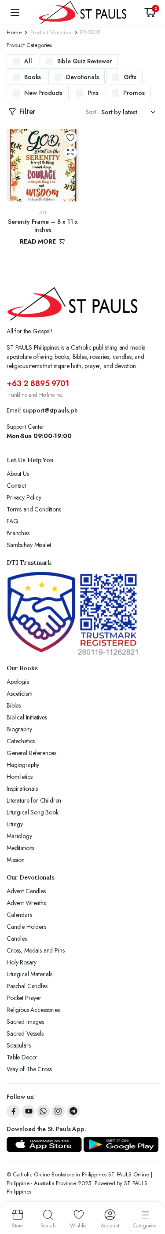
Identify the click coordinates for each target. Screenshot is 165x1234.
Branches (18, 533)
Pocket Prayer (24, 997)
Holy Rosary (22, 962)
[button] (150, 12)
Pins (93, 92)
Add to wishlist (70, 137)
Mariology (19, 836)
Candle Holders (26, 926)
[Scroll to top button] (151, 1194)
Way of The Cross (29, 1069)
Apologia (18, 681)
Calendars (19, 914)
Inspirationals (22, 788)
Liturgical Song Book (33, 812)
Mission (16, 859)
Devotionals (82, 77)
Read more (38, 241)
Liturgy (15, 824)
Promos (133, 92)
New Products (43, 92)
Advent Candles (26, 891)
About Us (18, 473)
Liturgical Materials (29, 974)
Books (32, 77)
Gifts (130, 77)
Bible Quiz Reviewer (84, 61)
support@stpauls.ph (50, 410)
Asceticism (19, 693)
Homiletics (19, 776)
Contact (16, 485)
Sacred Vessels (25, 1033)
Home (14, 32)
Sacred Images (25, 1021)
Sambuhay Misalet (29, 544)
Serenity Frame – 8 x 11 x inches (43, 225)
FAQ (12, 521)
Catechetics (21, 741)
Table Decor (22, 1057)
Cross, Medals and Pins (35, 950)
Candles (17, 938)
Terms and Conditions (34, 509)
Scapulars (19, 1045)
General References (31, 752)
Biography (19, 729)
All (28, 61)
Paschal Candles (27, 986)
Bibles (14, 705)
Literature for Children (34, 800)
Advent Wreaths (26, 902)
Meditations (20, 847)
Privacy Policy (24, 497)
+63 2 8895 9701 (38, 383)
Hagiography (23, 764)
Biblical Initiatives (27, 717)
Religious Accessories (33, 1009)
